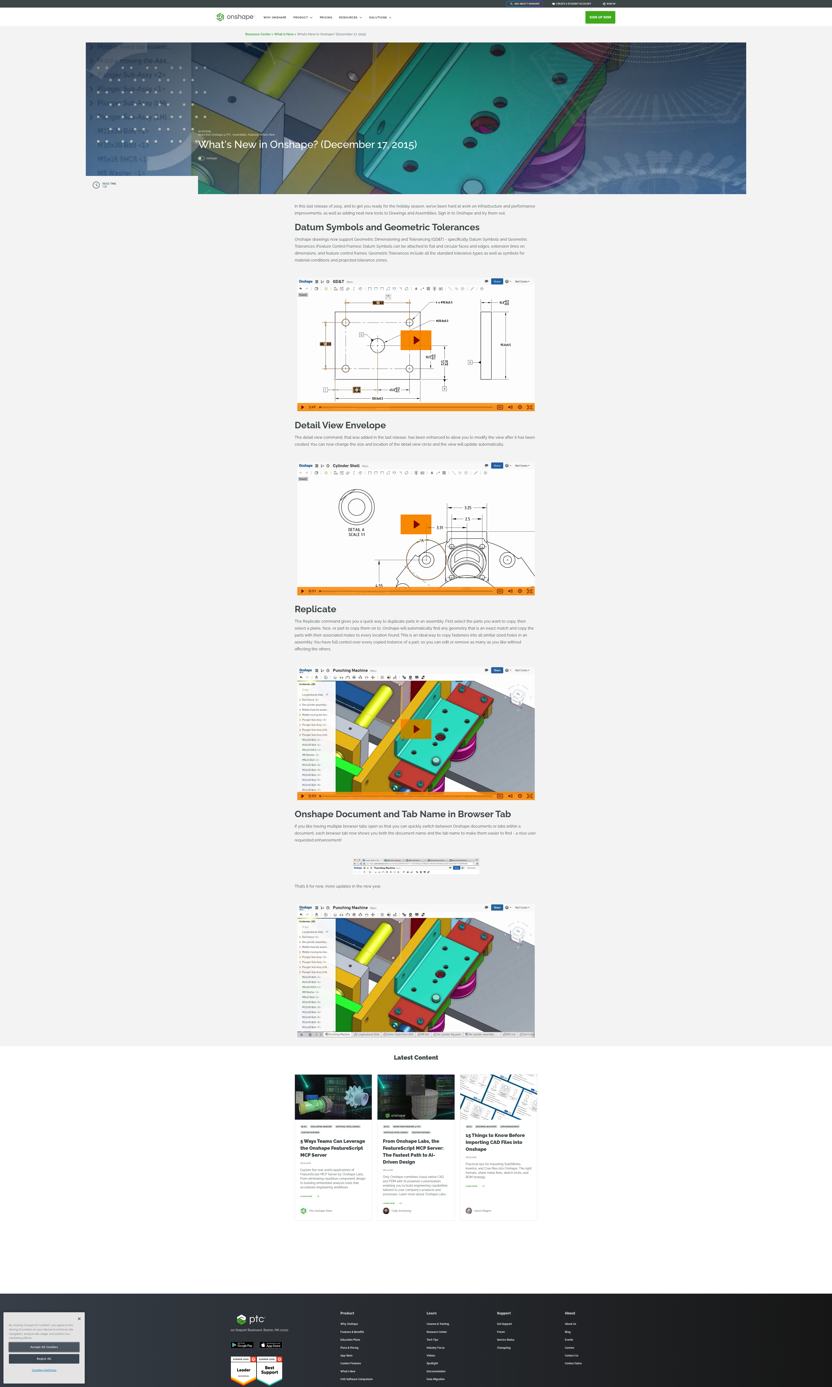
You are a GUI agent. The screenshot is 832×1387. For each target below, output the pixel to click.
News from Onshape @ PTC (215, 134)
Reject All (44, 1358)
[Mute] (510, 407)
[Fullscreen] (530, 407)
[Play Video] (302, 407)
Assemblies (239, 134)
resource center (258, 34)
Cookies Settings (44, 1370)
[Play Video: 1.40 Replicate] (416, 729)
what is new (284, 34)
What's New (267, 134)
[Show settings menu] (520, 407)
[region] (44, 1348)
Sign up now (600, 17)
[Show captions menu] (500, 407)
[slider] (406, 407)
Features (253, 134)
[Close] (79, 1319)
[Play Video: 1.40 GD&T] (416, 340)
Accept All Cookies (44, 1347)
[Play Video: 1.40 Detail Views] (416, 524)
